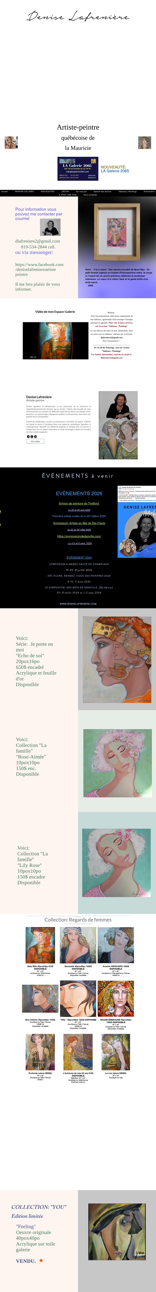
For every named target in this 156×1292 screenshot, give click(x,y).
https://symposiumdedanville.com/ (79, 536)
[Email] (28, 436)
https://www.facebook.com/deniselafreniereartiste (39, 267)
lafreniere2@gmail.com (39, 241)
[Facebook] (31, 436)
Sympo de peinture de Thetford (79, 503)
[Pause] (25, 356)
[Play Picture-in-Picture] (81, 356)
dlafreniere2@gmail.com (112, 337)
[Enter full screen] (85, 356)
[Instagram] (35, 436)
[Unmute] (29, 356)
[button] (128, 191)
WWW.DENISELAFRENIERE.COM (78, 603)
